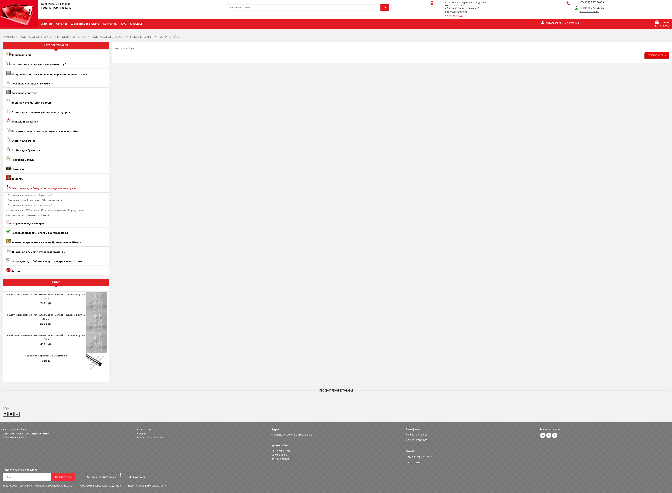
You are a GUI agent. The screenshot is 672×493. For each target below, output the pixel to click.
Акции (141, 433)
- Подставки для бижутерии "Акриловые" (29, 205)
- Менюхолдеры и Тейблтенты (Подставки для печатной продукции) (44, 210)
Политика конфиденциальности (147, 485)
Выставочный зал (15, 429)
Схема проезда (454, 15)
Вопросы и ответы (150, 437)
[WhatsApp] (554, 435)
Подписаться (63, 477)
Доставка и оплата (16, 437)
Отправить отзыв (657, 55)
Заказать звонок (589, 11)
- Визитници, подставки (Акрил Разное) (28, 215)
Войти (90, 477)
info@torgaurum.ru (456, 11)
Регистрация (107, 477)
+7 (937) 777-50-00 (591, 2)
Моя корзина (137, 477)
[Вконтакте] (542, 435)
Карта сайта (413, 462)
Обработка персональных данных (26, 433)
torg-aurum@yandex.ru (419, 456)
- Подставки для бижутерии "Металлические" (35, 200)
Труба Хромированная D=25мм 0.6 (46, 355)
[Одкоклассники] (548, 435)
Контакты (144, 429)
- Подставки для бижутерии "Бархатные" (29, 195)
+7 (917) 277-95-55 (591, 7)
